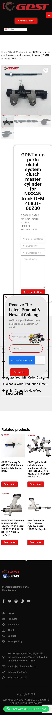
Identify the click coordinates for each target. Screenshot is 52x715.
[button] (26, 709)
